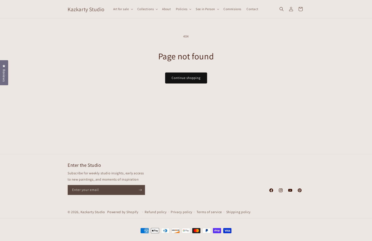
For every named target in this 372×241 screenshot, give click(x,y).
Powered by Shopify (122, 212)
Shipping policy (238, 212)
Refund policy (155, 212)
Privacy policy (181, 212)
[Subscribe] (140, 190)
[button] (123, 9)
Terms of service (209, 212)
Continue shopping (186, 78)
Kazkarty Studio (93, 212)
